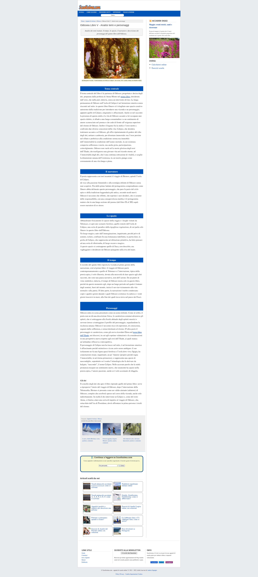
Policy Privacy (120, 574)
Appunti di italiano (92, 419)
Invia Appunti (86, 558)
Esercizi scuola (158, 68)
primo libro (125, 96)
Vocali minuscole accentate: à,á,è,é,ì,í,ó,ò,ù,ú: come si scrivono (101, 485)
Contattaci (84, 555)
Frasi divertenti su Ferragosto (128, 530)
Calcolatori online (159, 64)
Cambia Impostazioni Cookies (133, 574)
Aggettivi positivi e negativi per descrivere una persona (101, 508)
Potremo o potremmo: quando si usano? (99, 518)
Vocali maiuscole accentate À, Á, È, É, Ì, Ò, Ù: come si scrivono (101, 497)
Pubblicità (84, 562)
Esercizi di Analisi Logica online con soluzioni (131, 507)
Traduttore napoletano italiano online (130, 485)
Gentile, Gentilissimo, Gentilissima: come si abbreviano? (130, 497)
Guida (83, 553)
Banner (84, 560)
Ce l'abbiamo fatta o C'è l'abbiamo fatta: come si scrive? (130, 519)
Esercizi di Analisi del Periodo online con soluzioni (99, 530)
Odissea (100, 419)
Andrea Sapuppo (152, 570)
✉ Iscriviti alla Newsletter (129, 553)
